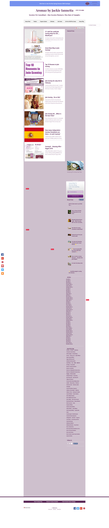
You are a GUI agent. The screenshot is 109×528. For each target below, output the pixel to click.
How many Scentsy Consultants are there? (73, 428)
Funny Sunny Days (69, 421)
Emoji (74, 403)
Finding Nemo (68, 417)
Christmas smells (76, 384)
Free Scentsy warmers (75, 419)
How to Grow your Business (71, 430)
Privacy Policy (59, 509)
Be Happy (68, 364)
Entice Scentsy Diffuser (70, 410)
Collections (77, 390)
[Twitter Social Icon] (2, 269)
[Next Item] (81, 166)
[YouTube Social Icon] (2, 266)
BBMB (75, 362)
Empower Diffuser (69, 404)
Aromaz (67, 355)
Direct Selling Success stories (71, 397)
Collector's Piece (69, 392)
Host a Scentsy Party (69, 426)
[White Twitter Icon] (69, 443)
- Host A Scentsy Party (38, 501)
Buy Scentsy (75, 375)
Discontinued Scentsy (70, 401)
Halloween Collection (70, 423)
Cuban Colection (75, 393)
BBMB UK (78, 362)
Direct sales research (75, 399)
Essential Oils (77, 410)
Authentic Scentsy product (70, 361)
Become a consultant (70, 368)
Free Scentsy (68, 419)
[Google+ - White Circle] (71, 443)
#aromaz (71, 350)
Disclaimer (54, 509)
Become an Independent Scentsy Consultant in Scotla (73, 371)
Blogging (67, 373)
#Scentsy (68, 350)
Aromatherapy (74, 353)
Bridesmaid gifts (73, 373)
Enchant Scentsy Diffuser (70, 406)
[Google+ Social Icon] (2, 258)
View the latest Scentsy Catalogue (68, 501)
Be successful (72, 364)
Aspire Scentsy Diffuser (70, 357)
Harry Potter (76, 424)
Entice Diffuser (74, 408)
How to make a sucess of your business (73, 434)
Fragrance (77, 417)
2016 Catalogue (69, 353)
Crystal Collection (69, 393)
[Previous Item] (69, 166)
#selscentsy (76, 350)
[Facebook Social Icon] (2, 254)
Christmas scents (69, 384)
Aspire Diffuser (77, 355)
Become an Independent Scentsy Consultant (73, 370)
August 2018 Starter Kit (70, 359)
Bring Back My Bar (69, 375)
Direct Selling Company (70, 395)
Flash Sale (73, 417)
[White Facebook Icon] (68, 443)
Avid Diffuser (68, 362)
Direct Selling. (68, 399)
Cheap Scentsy (72, 382)
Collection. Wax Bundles (70, 390)
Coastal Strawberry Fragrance (71, 388)
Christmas (77, 382)
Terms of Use (50, 509)
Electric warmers (69, 403)
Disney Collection (77, 401)
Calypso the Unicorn (69, 379)
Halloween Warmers (69, 424)
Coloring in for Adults (76, 392)
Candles (67, 382)
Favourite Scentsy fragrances (71, 415)
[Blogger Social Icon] (2, 273)
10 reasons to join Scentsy (70, 351)
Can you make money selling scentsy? (72, 381)
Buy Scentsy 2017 (69, 377)
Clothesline (68, 386)
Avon (72, 362)
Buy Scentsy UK (75, 377)
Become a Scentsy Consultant (71, 366)
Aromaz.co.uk (72, 355)
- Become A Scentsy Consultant (52, 501)
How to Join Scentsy (69, 432)
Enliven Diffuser (69, 408)
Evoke (67, 412)
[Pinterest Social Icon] (2, 262)
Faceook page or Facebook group (72, 413)
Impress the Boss (69, 435)
